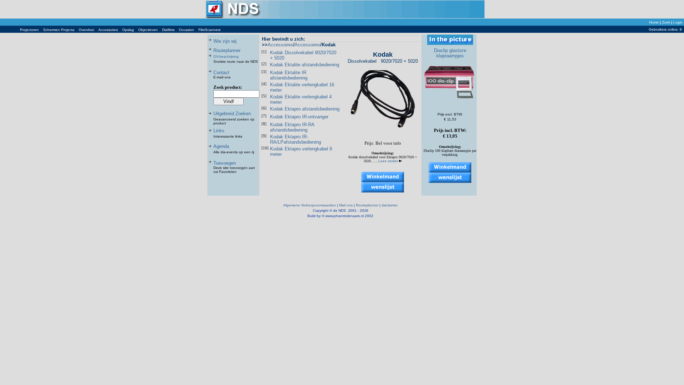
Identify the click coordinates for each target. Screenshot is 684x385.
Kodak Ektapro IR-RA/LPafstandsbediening (295, 139)
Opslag (128, 30)
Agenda (221, 146)
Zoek (666, 22)
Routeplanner (226, 50)
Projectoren (29, 30)
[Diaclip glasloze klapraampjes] (450, 104)
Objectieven (148, 30)
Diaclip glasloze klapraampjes (450, 53)
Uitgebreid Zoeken (232, 113)
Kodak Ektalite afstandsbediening (304, 64)
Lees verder (388, 161)
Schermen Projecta (58, 30)
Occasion (186, 30)
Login (678, 22)
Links (218, 130)
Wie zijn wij (225, 41)
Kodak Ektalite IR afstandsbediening (288, 75)
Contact (221, 72)
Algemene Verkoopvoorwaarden (309, 205)
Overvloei (86, 30)
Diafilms (168, 30)
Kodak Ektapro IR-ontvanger (299, 116)
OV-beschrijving (226, 56)
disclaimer (390, 205)
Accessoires (108, 30)
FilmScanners (209, 30)
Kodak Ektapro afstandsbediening (305, 109)
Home (654, 22)
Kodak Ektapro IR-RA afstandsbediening (292, 127)
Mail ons (346, 205)
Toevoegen (224, 163)
